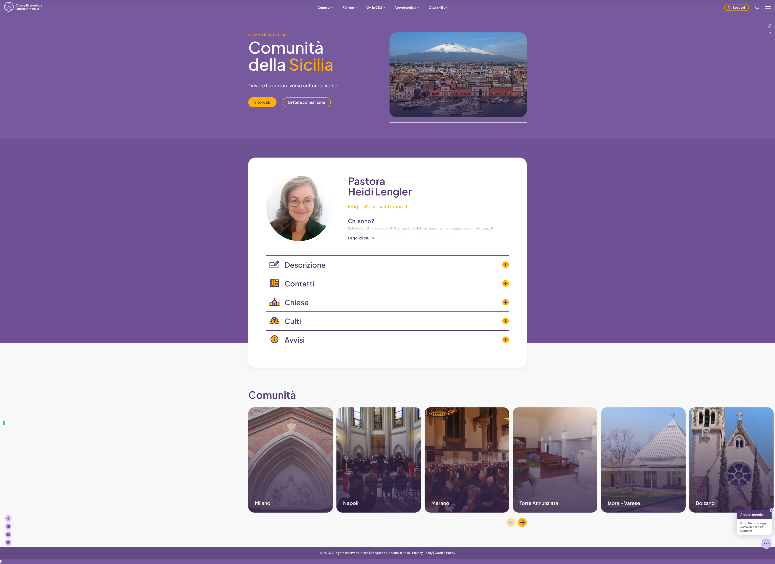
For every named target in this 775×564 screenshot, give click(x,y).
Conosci (324, 7)
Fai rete (348, 7)
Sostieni (739, 7)
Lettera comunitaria (306, 102)
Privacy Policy (422, 553)
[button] (522, 522)
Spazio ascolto (752, 514)
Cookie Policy (445, 553)
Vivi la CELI (374, 7)
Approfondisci (405, 7)
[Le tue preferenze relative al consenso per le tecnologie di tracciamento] (4, 423)
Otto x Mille (437, 7)
